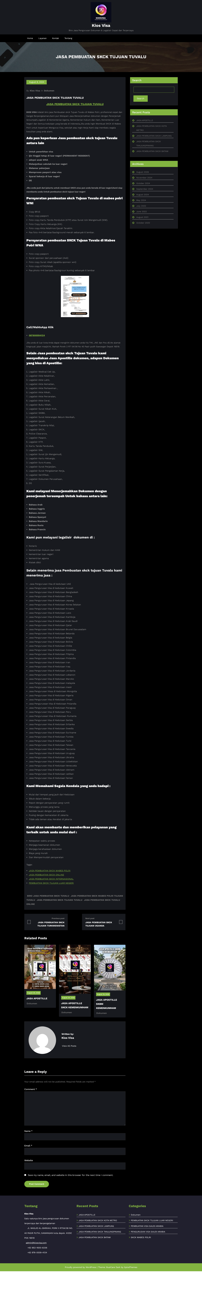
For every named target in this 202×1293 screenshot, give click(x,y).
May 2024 (141, 200)
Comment (30, 1089)
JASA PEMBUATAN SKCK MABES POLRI (49, 870)
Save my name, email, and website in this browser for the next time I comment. (70, 1175)
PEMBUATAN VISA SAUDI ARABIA (147, 1226)
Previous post (58, 918)
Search (140, 98)
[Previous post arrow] (29, 922)
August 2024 (142, 194)
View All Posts (69, 1046)
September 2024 (144, 189)
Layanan (42, 38)
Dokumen (49, 90)
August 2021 (142, 217)
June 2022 (141, 211)
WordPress (91, 1267)
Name (28, 1131)
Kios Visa (101, 25)
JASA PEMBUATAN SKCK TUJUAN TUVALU (75, 104)
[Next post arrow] (120, 922)
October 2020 (143, 223)
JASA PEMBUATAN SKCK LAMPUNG (154, 136)
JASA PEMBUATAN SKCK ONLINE (46, 874)
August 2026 (142, 172)
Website (28, 1160)
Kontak (55, 38)
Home (30, 38)
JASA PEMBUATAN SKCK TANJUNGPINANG (100, 1232)
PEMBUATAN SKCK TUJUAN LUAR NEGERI (51, 883)
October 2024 (143, 183)
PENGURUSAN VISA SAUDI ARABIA (148, 1232)
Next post (89, 918)
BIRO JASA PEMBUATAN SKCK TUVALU (48, 896)
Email (28, 1145)
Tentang (68, 38)
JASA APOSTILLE (36, 998)
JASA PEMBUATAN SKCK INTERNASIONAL (51, 879)
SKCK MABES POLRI (141, 1237)
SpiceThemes (130, 1267)
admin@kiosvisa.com (36, 1243)
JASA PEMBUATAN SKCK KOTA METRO (98, 1220)
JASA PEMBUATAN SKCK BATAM (152, 151)
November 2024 (144, 177)
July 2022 (141, 206)
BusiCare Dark (113, 1267)
